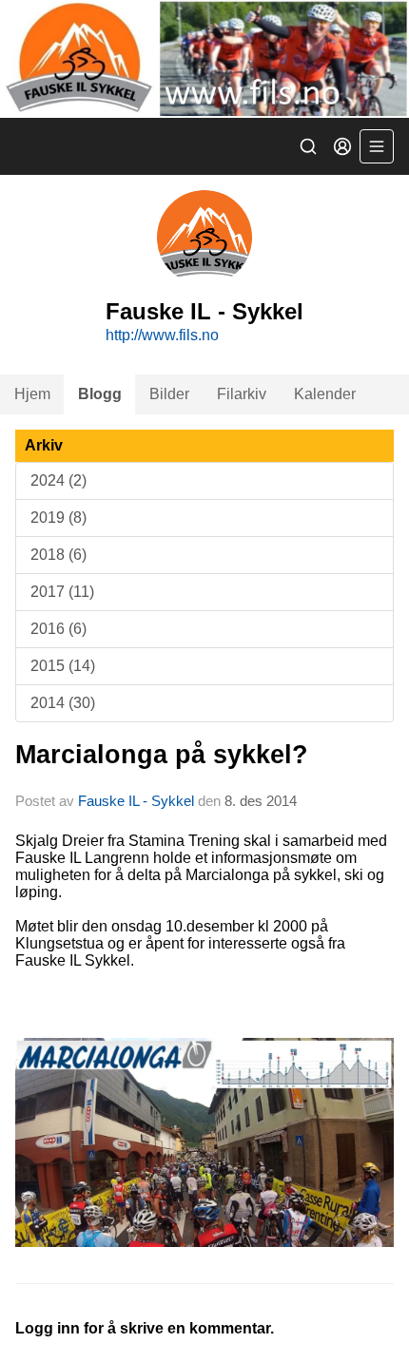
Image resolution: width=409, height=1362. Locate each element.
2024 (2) (58, 480)
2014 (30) (62, 703)
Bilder (169, 394)
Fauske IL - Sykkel (136, 801)
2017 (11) (62, 592)
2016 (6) (58, 629)
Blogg (100, 394)
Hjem (32, 394)
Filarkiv (241, 394)
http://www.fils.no (162, 335)
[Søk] (308, 146)
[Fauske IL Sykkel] (204, 59)
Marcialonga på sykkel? (161, 754)
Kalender (325, 394)
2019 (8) (58, 517)
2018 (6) (58, 555)
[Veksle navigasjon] (377, 146)
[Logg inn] (342, 146)
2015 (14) (62, 666)
